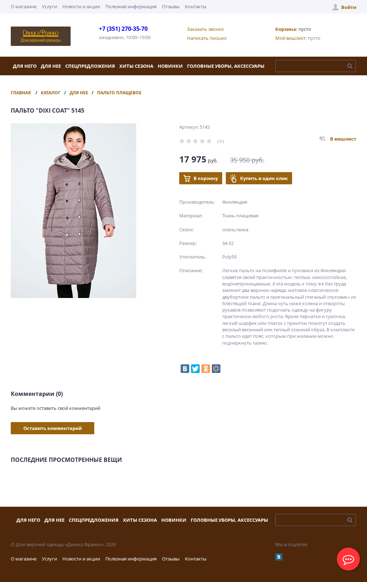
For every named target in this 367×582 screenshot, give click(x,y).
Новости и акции (81, 6)
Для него (25, 66)
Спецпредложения (90, 66)
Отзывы (171, 6)
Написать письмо (207, 38)
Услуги (49, 6)
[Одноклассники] (205, 368)
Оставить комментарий (52, 428)
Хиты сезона (136, 66)
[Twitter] (195, 368)
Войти (348, 7)
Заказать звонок (205, 29)
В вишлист (343, 139)
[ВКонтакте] (185, 368)
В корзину (206, 178)
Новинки (170, 66)
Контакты (195, 6)
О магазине (24, 6)
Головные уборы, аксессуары (225, 66)
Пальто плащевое (119, 93)
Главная (21, 93)
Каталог (51, 93)
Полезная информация (131, 6)
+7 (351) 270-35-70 (123, 29)
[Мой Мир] (216, 368)
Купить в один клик (264, 178)
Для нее (51, 66)
